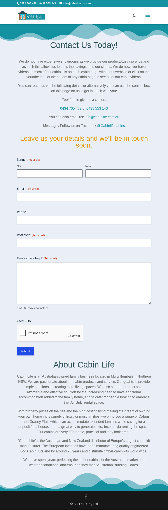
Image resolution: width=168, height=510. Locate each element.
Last (88, 165)
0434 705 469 (73, 108)
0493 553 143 (97, 108)
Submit (25, 351)
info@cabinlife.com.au (102, 117)
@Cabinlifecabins (111, 126)
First (19, 165)
